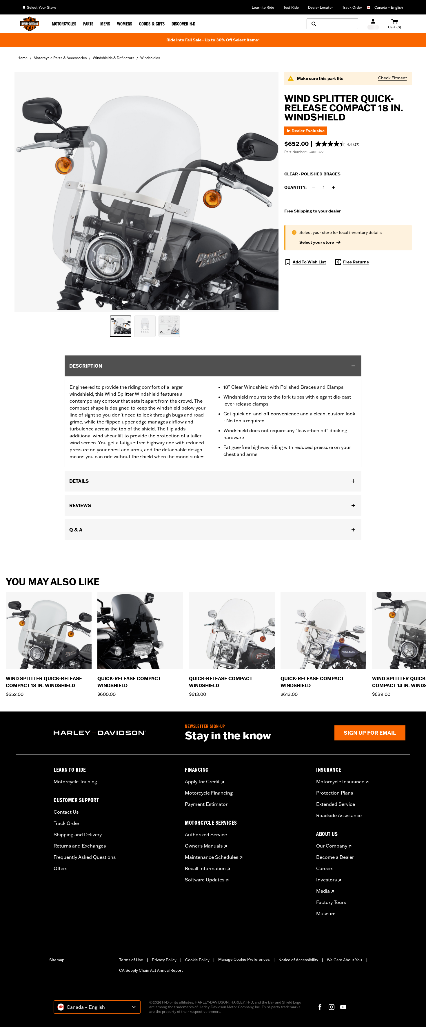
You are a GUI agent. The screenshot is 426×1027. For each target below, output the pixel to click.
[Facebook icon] (319, 1007)
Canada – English (388, 7)
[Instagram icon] (331, 1007)
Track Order (352, 7)
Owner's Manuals (204, 846)
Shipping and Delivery (78, 834)
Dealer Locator (320, 7)
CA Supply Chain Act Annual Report (151, 970)
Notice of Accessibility (298, 960)
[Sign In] (373, 24)
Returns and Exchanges (80, 846)
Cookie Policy (197, 960)
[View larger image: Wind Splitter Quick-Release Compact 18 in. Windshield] (146, 191)
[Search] (332, 24)
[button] (337, 143)
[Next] (414, 645)
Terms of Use (131, 960)
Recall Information (205, 868)
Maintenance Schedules (211, 857)
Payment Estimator (206, 804)
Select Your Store (41, 7)
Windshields (150, 58)
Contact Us (66, 812)
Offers (60, 868)
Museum (326, 913)
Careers (324, 868)
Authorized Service (206, 834)
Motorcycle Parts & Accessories (60, 58)
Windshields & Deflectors (113, 58)
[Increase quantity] (333, 187)
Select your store (316, 242)
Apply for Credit (202, 781)
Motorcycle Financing (209, 793)
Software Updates (204, 880)
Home (22, 58)
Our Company (331, 846)
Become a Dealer (335, 857)
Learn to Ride (263, 7)
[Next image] (267, 192)
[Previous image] (26, 192)
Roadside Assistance (339, 815)
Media (323, 891)
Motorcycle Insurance (340, 781)
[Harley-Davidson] (115, 733)
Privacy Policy (164, 960)
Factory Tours (331, 902)
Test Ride (291, 7)
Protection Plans (334, 793)
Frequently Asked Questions (85, 857)
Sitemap (56, 960)
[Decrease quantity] (314, 187)
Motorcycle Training (75, 781)
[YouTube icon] (343, 1007)
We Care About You (344, 960)
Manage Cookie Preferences (244, 959)
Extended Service (335, 804)
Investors (326, 880)
